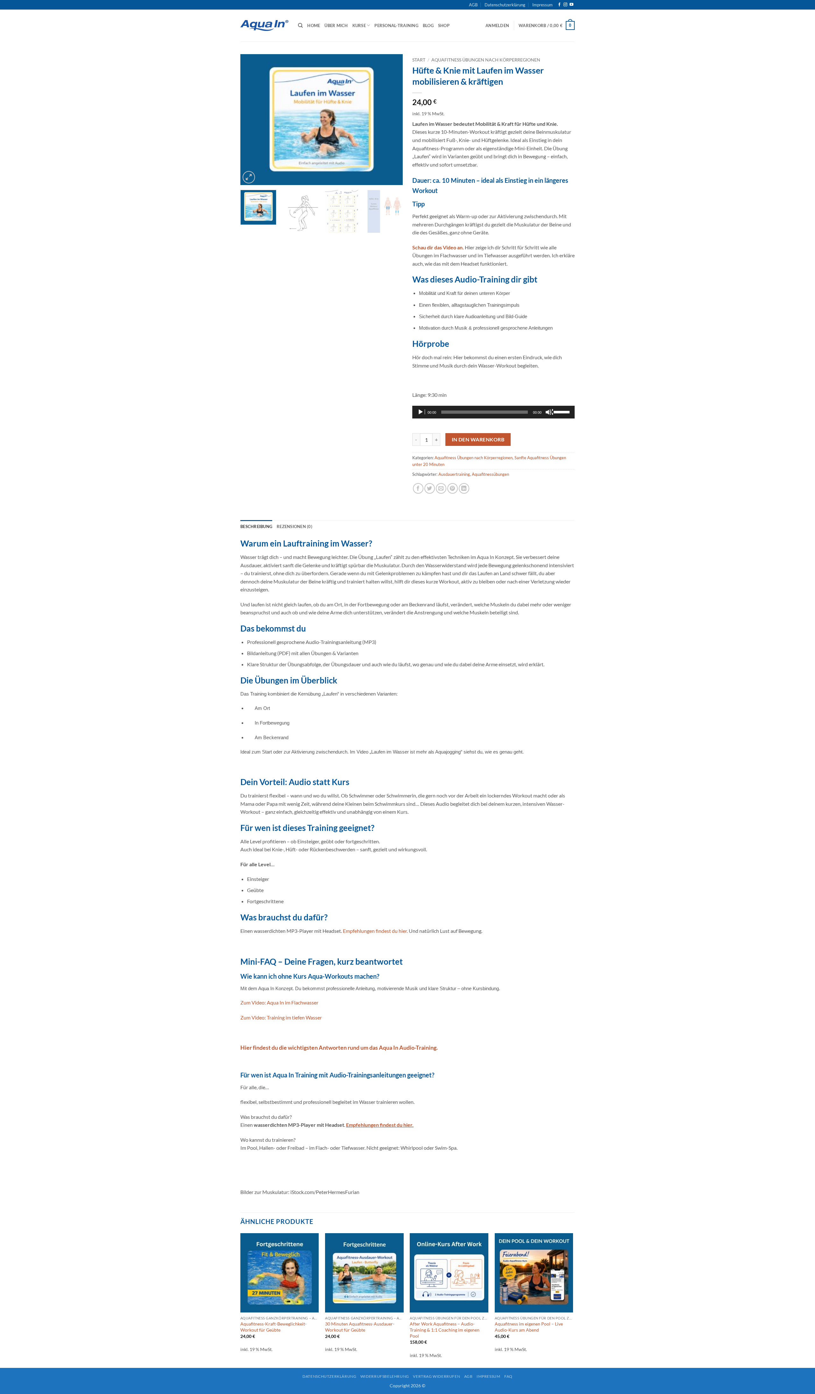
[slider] (562, 411)
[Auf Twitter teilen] (429, 488)
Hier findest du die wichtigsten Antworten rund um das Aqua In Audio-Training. (339, 1047)
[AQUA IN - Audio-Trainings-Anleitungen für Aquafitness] (264, 25)
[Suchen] (300, 25)
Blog (428, 25)
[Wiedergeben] (421, 412)
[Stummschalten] (549, 412)
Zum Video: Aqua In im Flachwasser (279, 1002)
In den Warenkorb (478, 439)
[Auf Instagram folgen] (565, 5)
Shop (444, 25)
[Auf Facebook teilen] (418, 488)
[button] (497, 25)
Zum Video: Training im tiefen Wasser (281, 1017)
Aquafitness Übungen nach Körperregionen (485, 59)
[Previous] (251, 120)
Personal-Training (396, 25)
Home (313, 25)
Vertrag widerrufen (436, 1376)
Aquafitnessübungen (490, 474)
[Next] (391, 120)
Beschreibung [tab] (256, 526)
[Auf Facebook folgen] (559, 5)
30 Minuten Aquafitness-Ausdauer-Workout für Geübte (359, 1327)
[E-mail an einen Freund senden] (441, 488)
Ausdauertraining (454, 474)
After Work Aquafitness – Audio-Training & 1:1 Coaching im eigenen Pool (444, 1329)
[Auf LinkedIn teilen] (464, 488)
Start (418, 59)
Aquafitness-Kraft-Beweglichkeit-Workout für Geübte (273, 1327)
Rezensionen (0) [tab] (294, 526)
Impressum (542, 4)
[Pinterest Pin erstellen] (452, 488)
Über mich (336, 25)
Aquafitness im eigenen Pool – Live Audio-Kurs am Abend (529, 1327)
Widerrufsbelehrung (384, 1376)
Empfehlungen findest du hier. (375, 931)
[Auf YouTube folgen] (571, 5)
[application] (493, 412)
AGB (473, 4)
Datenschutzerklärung (505, 4)
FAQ (508, 1376)
